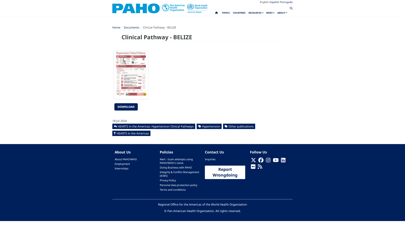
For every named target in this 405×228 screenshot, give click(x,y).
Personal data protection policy (178, 185)
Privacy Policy (168, 180)
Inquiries (210, 159)
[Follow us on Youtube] (276, 161)
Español (274, 2)
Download (126, 107)
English (264, 2)
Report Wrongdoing (225, 172)
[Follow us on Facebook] (260, 161)
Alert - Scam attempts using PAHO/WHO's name (176, 161)
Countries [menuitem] (239, 12)
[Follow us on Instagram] (268, 161)
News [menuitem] (269, 12)
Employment (122, 164)
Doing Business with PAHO (176, 167)
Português (286, 2)
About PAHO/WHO (126, 159)
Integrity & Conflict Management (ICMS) (179, 173)
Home (116, 27)
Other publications (241, 126)
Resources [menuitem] (255, 12)
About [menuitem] (281, 12)
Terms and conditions (173, 189)
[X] (253, 161)
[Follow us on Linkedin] (283, 161)
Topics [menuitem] (226, 12)
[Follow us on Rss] (260, 167)
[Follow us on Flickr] (253, 167)
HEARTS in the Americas (133, 133)
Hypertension (211, 126)
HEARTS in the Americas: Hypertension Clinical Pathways (156, 126)
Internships (121, 168)
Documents (131, 27)
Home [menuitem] (216, 13)
